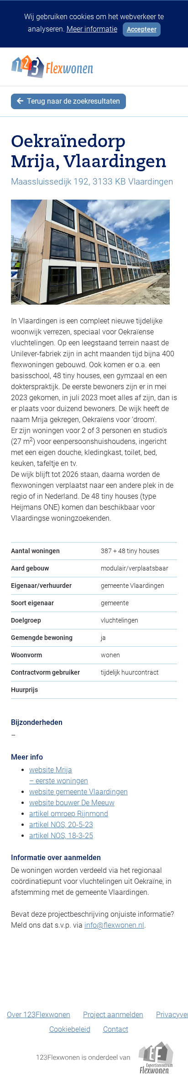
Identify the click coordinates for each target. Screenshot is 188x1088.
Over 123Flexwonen (38, 1014)
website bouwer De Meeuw (72, 802)
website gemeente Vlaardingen (78, 791)
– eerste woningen (58, 780)
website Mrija (50, 770)
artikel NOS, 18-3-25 (61, 835)
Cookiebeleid (69, 1029)
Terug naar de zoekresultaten (72, 101)
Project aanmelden (113, 1014)
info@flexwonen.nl (114, 925)
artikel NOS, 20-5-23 (61, 824)
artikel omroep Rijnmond (68, 813)
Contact (115, 1029)
